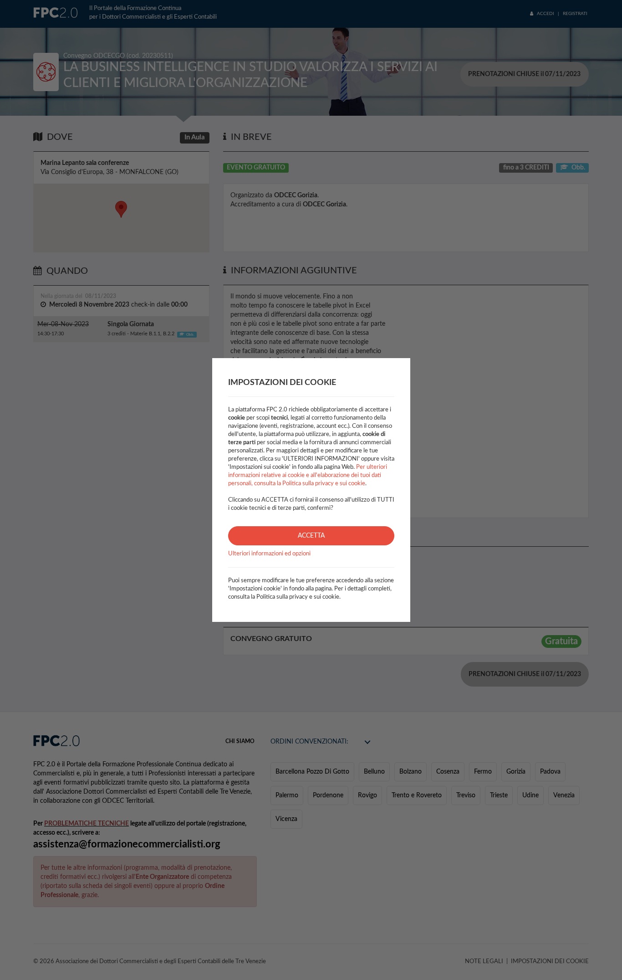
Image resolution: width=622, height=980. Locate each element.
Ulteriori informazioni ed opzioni (269, 554)
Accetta (311, 536)
